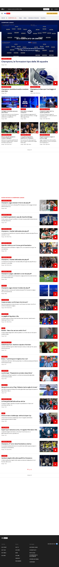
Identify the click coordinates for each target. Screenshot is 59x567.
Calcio (3, 18)
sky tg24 (3, 550)
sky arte (3, 555)
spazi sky (17, 558)
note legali (32, 552)
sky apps (17, 550)
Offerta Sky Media (33, 559)
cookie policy (32, 550)
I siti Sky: (3, 544)
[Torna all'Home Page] (7, 13)
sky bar (17, 555)
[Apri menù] (2, 13)
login (56, 9)
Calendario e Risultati (33, 18)
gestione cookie (33, 547)
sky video (3, 552)
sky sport (3, 547)
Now (16, 552)
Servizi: (16, 544)
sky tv (17, 547)
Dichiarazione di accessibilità (33, 556)
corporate (32, 561)
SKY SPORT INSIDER (52, 13)
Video (25, 18)
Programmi (18, 561)
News (20, 18)
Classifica (43, 18)
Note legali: (31, 544)
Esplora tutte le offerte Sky (15, 9)
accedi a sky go (51, 543)
